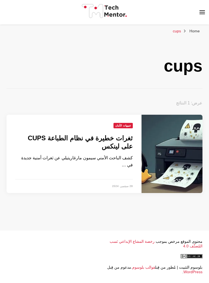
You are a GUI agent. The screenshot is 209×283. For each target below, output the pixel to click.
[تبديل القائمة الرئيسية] (202, 12)
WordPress (192, 272)
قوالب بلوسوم (143, 267)
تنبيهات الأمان (123, 125)
